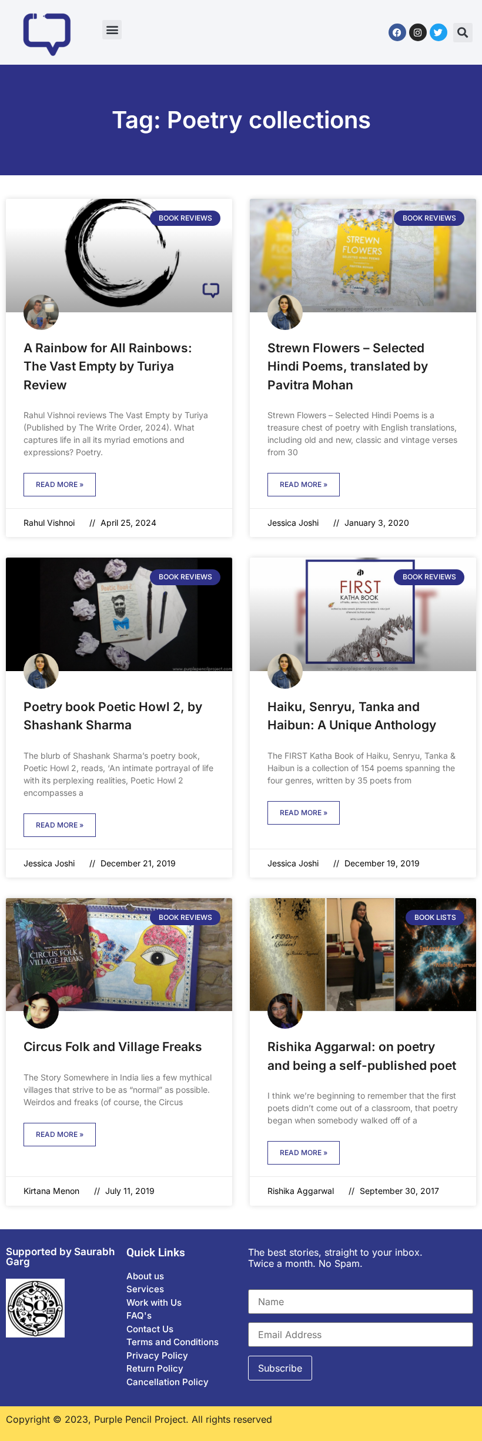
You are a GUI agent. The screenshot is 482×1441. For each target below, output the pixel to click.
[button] (112, 29)
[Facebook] (397, 32)
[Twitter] (438, 32)
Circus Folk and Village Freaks (113, 1046)
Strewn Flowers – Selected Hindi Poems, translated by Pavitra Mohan (347, 366)
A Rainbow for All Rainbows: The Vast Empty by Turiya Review (108, 366)
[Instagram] (418, 32)
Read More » (59, 484)
